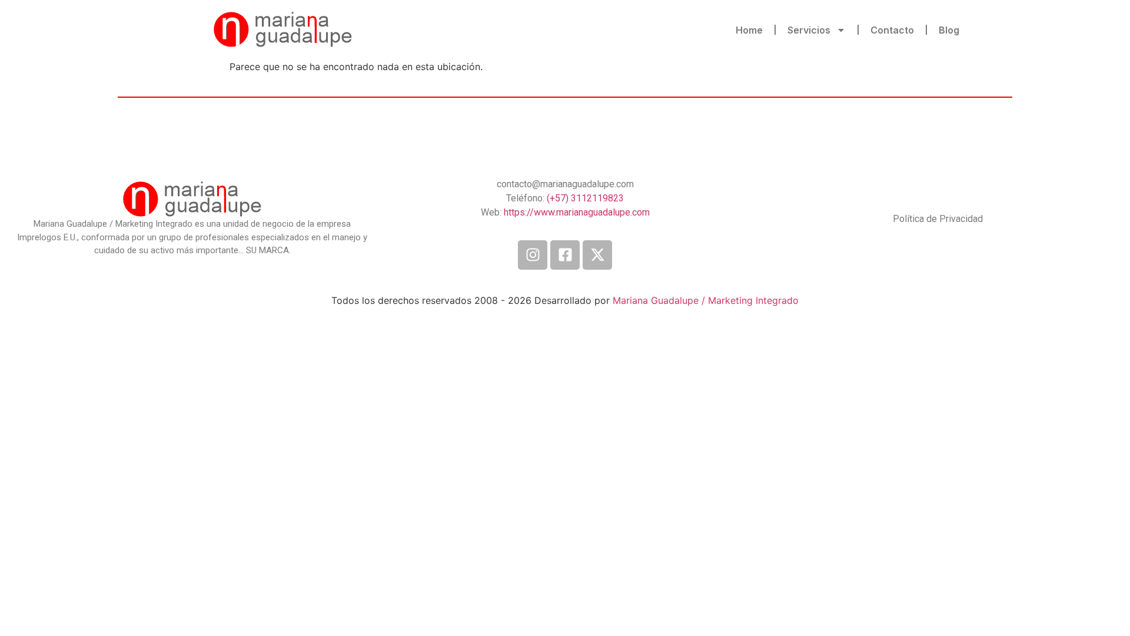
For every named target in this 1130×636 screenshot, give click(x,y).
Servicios (808, 30)
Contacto (892, 30)
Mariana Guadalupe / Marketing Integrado (706, 300)
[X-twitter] (597, 255)
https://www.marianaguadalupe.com (577, 212)
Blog (949, 30)
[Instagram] (532, 255)
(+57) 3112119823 (585, 198)
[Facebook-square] (565, 255)
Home (749, 30)
